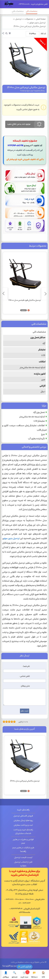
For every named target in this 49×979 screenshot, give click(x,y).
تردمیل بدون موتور (37, 22)
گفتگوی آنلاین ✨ (24, 966)
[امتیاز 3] (6, 721)
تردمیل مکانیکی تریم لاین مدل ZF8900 (29, 26)
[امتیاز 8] (12, 721)
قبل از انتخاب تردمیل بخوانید (23, 864)
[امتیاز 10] (15, 721)
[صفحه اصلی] (9, 4)
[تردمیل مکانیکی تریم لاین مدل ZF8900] (24, 60)
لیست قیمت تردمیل (23, 857)
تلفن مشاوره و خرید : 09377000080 (33, 4)
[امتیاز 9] (13, 721)
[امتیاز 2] (4, 721)
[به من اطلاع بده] (10, 33)
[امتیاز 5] (8, 721)
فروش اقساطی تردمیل (23, 815)
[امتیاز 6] (9, 721)
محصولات (28, 19)
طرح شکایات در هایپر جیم (23, 847)
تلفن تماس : (24, 676)
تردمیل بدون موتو (11, 538)
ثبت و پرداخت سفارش (23, 825)
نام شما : (26, 666)
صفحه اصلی (41, 19)
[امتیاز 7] (11, 721)
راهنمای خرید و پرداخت (23, 829)
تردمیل (18, 19)
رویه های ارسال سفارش (23, 820)
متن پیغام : (25, 686)
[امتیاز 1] (3, 721)
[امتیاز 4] (7, 721)
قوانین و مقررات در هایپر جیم (23, 841)
